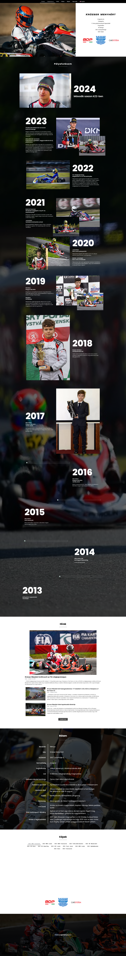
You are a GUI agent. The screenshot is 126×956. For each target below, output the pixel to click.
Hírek (57, 1)
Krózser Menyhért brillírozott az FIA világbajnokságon (45, 677)
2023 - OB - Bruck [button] (31, 846)
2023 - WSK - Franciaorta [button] (34, 843)
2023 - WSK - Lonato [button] (47, 843)
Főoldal (43, 1)
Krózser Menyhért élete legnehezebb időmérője (61, 704)
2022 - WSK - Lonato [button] (80, 846)
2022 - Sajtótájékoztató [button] (92, 846)
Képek (68, 1)
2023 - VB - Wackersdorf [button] (91, 843)
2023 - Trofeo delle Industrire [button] (76, 843)
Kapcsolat (75, 1)
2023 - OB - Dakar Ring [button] (43, 846)
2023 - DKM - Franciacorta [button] (60, 843)
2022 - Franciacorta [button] (67, 848)
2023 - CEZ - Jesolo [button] (55, 846)
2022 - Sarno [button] (57, 848)
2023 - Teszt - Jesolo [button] (68, 846)
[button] (63, 719)
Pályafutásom (50, 1)
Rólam (62, 1)
